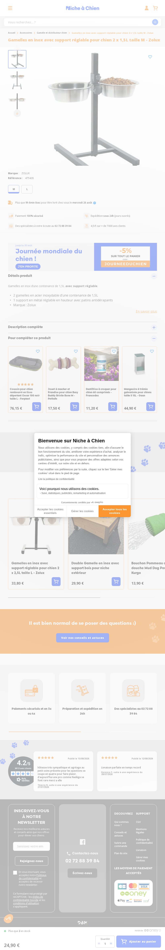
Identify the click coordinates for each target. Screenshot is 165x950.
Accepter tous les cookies (115, 511)
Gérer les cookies (82, 511)
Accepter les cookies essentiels (50, 511)
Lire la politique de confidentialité (56, 479)
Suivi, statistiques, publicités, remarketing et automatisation (73, 493)
